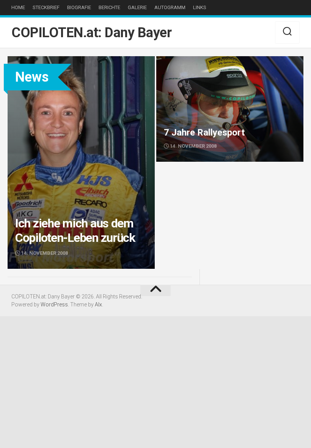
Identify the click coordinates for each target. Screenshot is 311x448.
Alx (98, 304)
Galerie (137, 7)
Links (199, 7)
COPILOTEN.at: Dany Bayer (91, 33)
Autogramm (169, 7)
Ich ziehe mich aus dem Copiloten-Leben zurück (69, 60)
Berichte (109, 7)
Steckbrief (46, 7)
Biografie (79, 7)
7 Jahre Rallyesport (180, 60)
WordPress (54, 304)
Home (18, 7)
